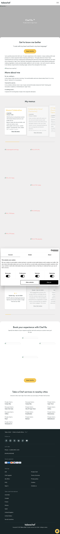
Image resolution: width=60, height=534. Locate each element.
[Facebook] (6, 440)
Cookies (33, 482)
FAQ (6, 482)
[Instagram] (10, 440)
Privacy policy (34, 479)
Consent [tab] (10, 254)
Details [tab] (30, 254)
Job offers (7, 479)
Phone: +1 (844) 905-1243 (12, 450)
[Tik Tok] (22, 440)
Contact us (34, 486)
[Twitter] (14, 440)
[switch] (23, 276)
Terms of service (35, 475)
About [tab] (49, 254)
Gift (6, 472)
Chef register (8, 475)
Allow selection (30, 282)
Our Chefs (37, 527)
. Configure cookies (43, 527)
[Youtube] (26, 440)
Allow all (49, 282)
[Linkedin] (18, 440)
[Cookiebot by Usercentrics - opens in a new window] (52, 250)
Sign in (6, 486)
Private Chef (34, 472)
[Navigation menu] (57, 2)
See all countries (9, 519)
